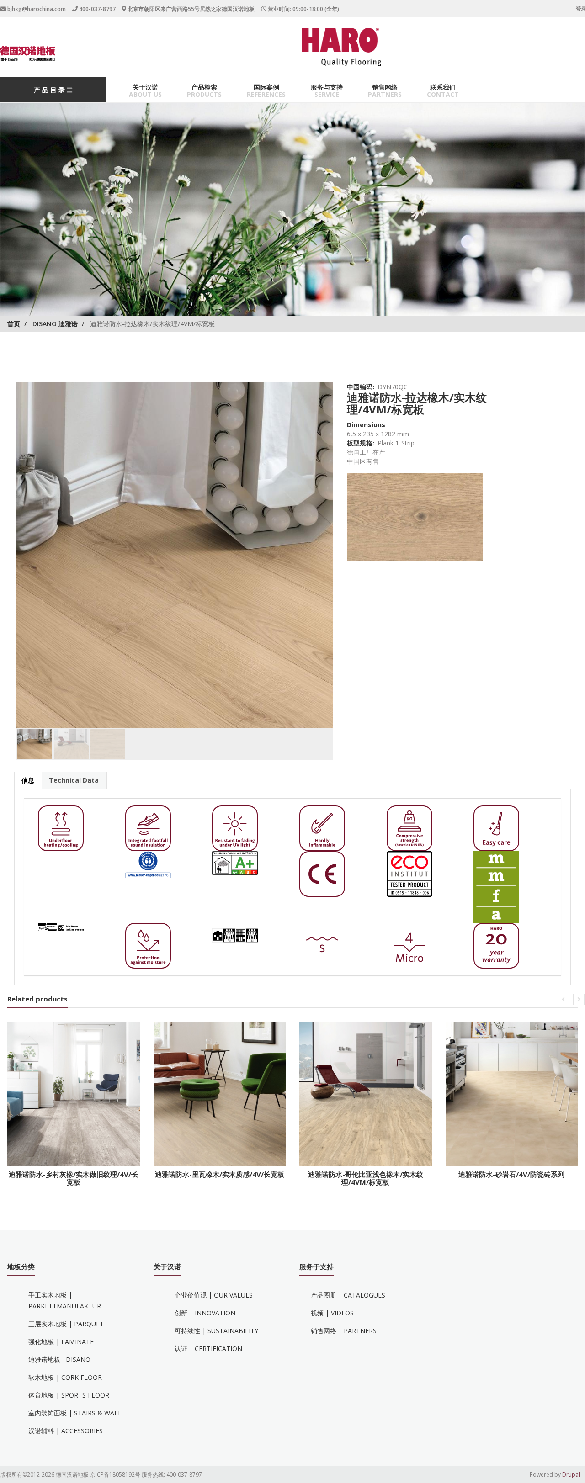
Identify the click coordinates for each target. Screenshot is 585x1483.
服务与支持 (327, 87)
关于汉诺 (145, 87)
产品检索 (204, 87)
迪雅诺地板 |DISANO (59, 1359)
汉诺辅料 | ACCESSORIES (65, 1430)
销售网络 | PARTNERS (344, 1330)
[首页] (27, 53)
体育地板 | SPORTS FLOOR (68, 1395)
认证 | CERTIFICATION (208, 1348)
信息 (27, 780)
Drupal (571, 1474)
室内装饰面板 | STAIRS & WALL (75, 1413)
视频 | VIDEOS (332, 1312)
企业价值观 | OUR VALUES (214, 1295)
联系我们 (443, 87)
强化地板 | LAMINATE (61, 1341)
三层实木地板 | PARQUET (66, 1323)
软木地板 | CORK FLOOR (65, 1377)
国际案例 (266, 87)
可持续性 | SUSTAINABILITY (216, 1330)
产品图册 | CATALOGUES (348, 1295)
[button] (563, 999)
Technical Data (74, 780)
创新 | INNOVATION (205, 1312)
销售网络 (385, 87)
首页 (13, 323)
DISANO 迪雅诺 (55, 323)
